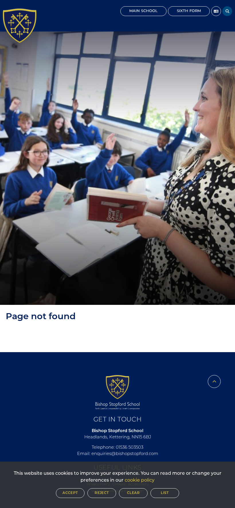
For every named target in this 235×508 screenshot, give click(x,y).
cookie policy (139, 480)
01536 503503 (129, 448)
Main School (143, 11)
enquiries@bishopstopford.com (124, 454)
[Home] (19, 26)
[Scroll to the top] (214, 381)
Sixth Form (189, 11)
